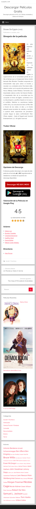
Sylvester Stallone (15, 497)
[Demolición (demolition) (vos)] (18, 348)
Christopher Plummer (7, 460)
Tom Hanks (26, 497)
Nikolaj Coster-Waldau (12, 242)
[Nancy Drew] (11, 313)
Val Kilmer (13, 500)
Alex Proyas (8, 253)
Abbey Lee (8, 231)
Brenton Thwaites (10, 233)
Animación (6, 422)
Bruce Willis (9, 457)
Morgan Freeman (15, 482)
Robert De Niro (18, 490)
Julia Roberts (17, 472)
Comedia (6, 428)
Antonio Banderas (10, 448)
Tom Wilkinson (7, 500)
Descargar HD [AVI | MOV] (18, 184)
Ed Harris (28, 460)
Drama (5, 434)
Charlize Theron (26, 457)
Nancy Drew (24, 302)
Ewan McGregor (9, 463)
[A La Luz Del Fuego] (15, 390)
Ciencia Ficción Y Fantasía (11, 425)
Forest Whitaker (20, 463)
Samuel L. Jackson (13, 493)
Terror (5, 437)
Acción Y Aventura (11, 261)
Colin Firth (16, 460)
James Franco (22, 466)
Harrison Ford (7, 466)
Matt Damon (15, 478)
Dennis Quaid (22, 460)
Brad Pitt (26, 454)
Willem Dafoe (21, 500)
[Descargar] (18, 196)
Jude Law (10, 472)
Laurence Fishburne (9, 475)
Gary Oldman (27, 463)
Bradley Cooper (19, 454)
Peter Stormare (7, 490)
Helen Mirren (14, 466)
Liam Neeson (22, 475)
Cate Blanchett (19, 457)
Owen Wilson (26, 486)
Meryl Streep (24, 478)
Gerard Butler (9, 240)
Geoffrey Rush (9, 238)
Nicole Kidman (15, 486)
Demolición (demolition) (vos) (12, 370)
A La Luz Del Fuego (9, 408)
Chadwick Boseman (11, 236)
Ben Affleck (20, 451)
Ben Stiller (13, 454)
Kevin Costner (24, 472)
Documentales (7, 431)
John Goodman (16, 469)
